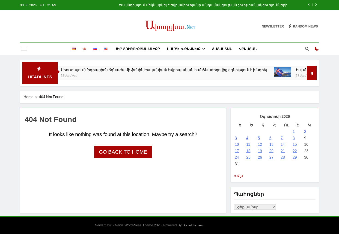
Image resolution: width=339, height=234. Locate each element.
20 (271, 151)
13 (271, 144)
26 (260, 157)
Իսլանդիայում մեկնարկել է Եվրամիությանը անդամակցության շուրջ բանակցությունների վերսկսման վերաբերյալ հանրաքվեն (203, 5)
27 (271, 157)
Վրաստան (248, 49)
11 (248, 144)
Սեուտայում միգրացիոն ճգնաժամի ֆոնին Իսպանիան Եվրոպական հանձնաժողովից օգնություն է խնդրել (159, 70)
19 (260, 151)
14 (283, 144)
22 (295, 151)
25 (248, 157)
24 (237, 157)
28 (283, 157)
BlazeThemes (193, 225)
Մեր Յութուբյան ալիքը (137, 49)
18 (248, 151)
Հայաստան (222, 49)
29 (295, 157)
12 (260, 144)
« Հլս (238, 176)
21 (283, 151)
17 (237, 151)
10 (237, 144)
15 (295, 144)
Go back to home (123, 152)
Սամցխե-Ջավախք (183, 49)
